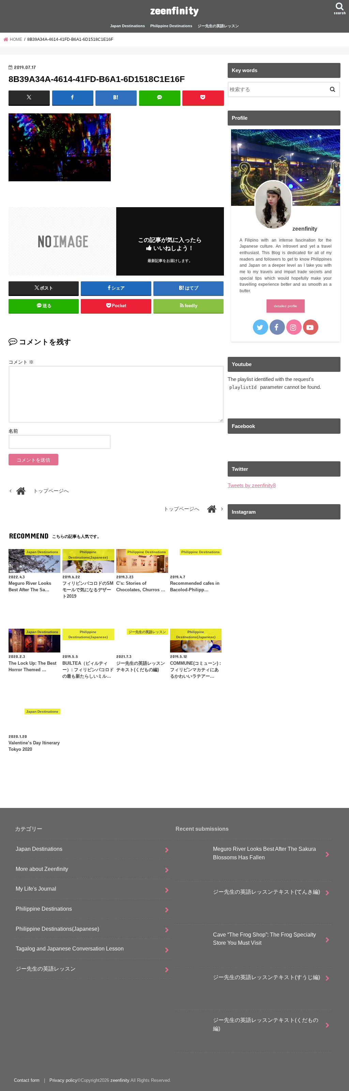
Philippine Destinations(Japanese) (57, 929)
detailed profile (285, 306)
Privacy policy (63, 1080)
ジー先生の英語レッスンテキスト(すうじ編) (266, 977)
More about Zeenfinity (42, 869)
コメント (21, 362)
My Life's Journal (36, 889)
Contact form (27, 1080)
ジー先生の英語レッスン (218, 26)
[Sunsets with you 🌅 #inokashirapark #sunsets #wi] (284, 625)
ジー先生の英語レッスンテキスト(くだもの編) (265, 1024)
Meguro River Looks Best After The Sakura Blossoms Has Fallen (264, 853)
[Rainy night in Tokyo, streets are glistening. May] (284, 558)
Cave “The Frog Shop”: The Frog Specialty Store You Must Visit (264, 938)
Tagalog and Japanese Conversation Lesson (70, 948)
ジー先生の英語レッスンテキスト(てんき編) (266, 892)
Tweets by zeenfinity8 (252, 485)
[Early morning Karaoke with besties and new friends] (284, 691)
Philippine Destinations (171, 26)
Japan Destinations (127, 26)
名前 (13, 431)
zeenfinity (174, 10)
